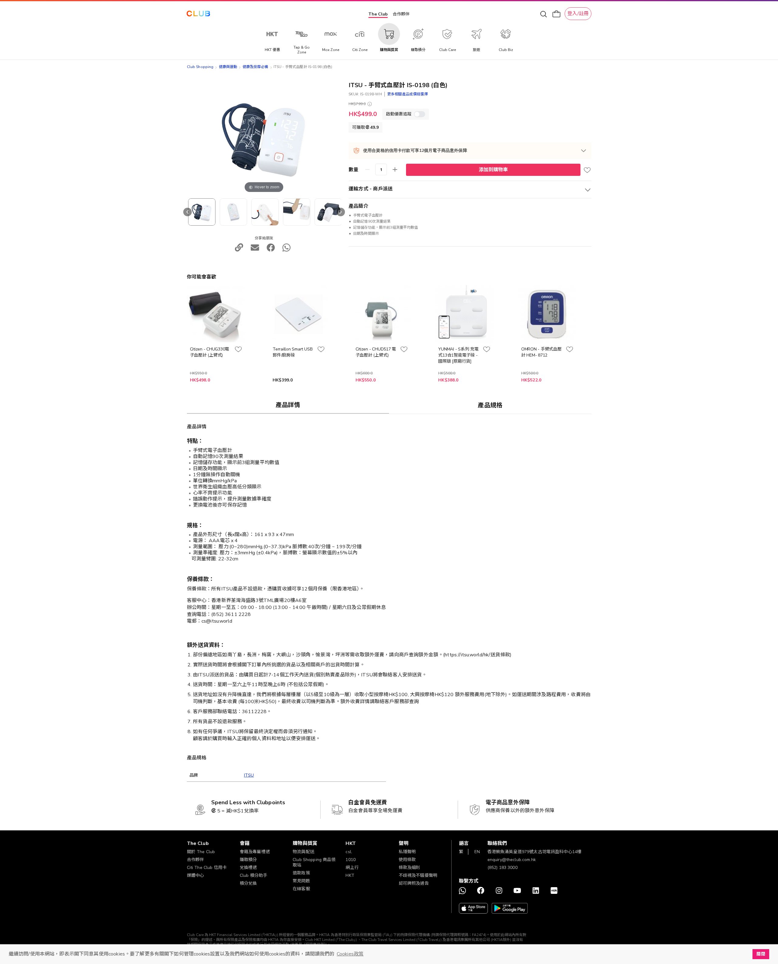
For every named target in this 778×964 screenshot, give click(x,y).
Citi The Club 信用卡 (207, 867)
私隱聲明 (407, 852)
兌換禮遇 (248, 867)
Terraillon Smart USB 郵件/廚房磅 (292, 352)
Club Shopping (200, 66)
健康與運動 (228, 66)
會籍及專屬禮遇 (255, 852)
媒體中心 (195, 875)
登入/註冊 (578, 13)
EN (477, 852)
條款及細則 (409, 867)
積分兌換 (248, 883)
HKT (350, 875)
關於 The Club (201, 852)
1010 (351, 860)
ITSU (249, 775)
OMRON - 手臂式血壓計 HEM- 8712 (541, 352)
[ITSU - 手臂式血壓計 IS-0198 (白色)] (201, 212)
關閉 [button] (760, 954)
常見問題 (301, 881)
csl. (349, 852)
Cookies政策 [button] (350, 954)
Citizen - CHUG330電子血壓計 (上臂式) (209, 352)
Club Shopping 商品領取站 (314, 862)
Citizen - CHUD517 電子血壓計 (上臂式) (376, 352)
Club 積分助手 (253, 875)
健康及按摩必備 (255, 66)
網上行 (352, 867)
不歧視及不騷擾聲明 (418, 875)
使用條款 (407, 860)
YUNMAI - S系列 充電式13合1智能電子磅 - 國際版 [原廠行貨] (458, 355)
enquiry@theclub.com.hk (511, 860)
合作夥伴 (401, 14)
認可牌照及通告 (414, 883)
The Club (378, 14)
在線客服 (301, 889)
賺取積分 (248, 860)
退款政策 (301, 873)
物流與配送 (303, 852)
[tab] (288, 405)
